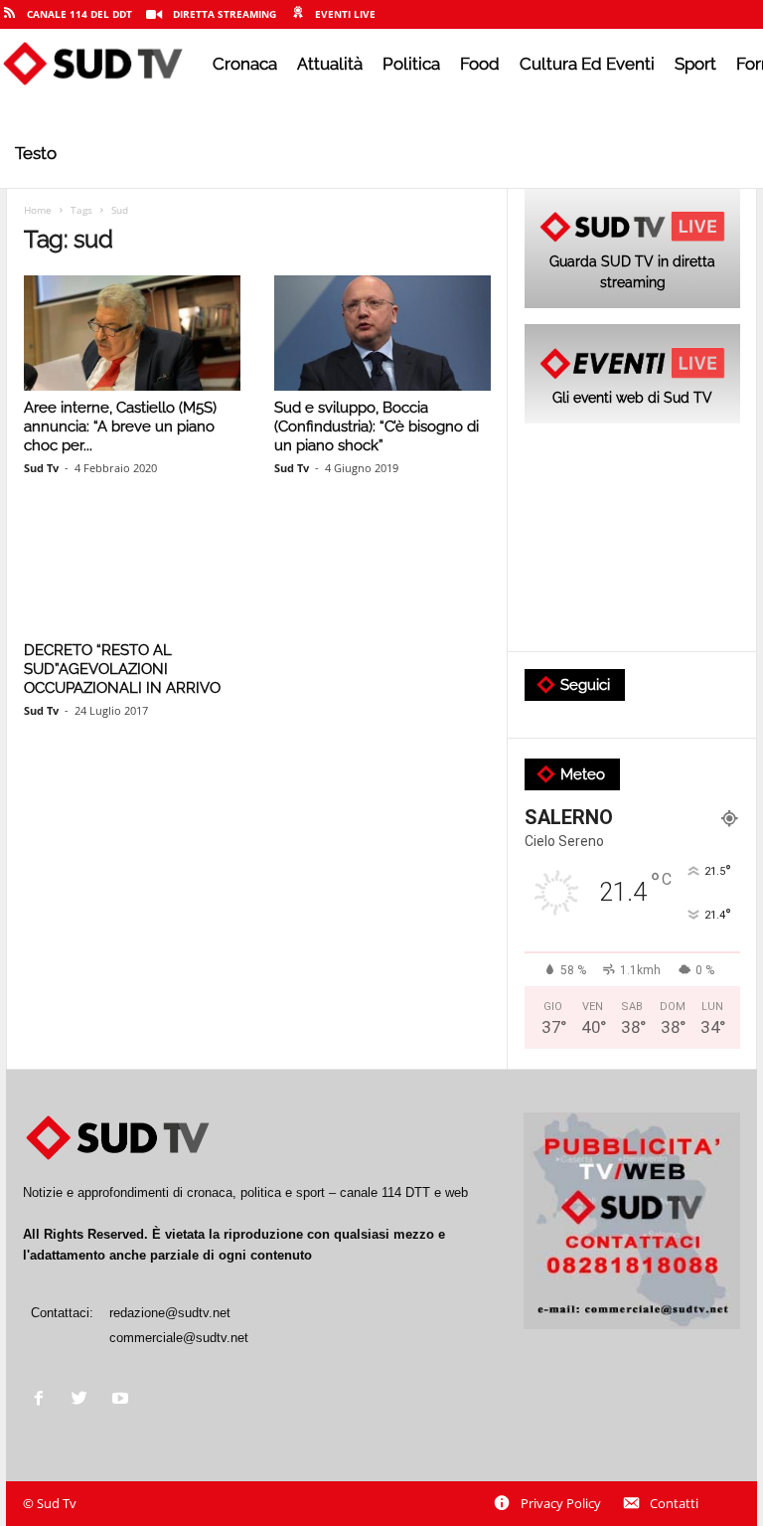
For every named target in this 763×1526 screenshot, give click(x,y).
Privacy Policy (561, 1503)
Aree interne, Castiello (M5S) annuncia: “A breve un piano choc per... (120, 426)
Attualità (330, 64)
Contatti (674, 1503)
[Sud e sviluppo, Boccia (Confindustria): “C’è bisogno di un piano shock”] (382, 333)
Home (38, 210)
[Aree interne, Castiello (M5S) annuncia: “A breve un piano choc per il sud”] (132, 333)
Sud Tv (41, 467)
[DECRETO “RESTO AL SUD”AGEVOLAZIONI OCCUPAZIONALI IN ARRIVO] (132, 575)
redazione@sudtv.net (169, 1312)
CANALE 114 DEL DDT (79, 14)
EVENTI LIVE (345, 14)
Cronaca (245, 64)
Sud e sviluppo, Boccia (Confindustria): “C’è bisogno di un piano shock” (376, 426)
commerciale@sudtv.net (178, 1337)
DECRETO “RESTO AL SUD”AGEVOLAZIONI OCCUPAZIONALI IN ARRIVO (122, 669)
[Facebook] (43, 1400)
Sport (695, 64)
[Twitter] (84, 1400)
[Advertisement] (632, 538)
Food (480, 64)
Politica (411, 64)
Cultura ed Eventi (587, 64)
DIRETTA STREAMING (224, 14)
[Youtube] (122, 1400)
